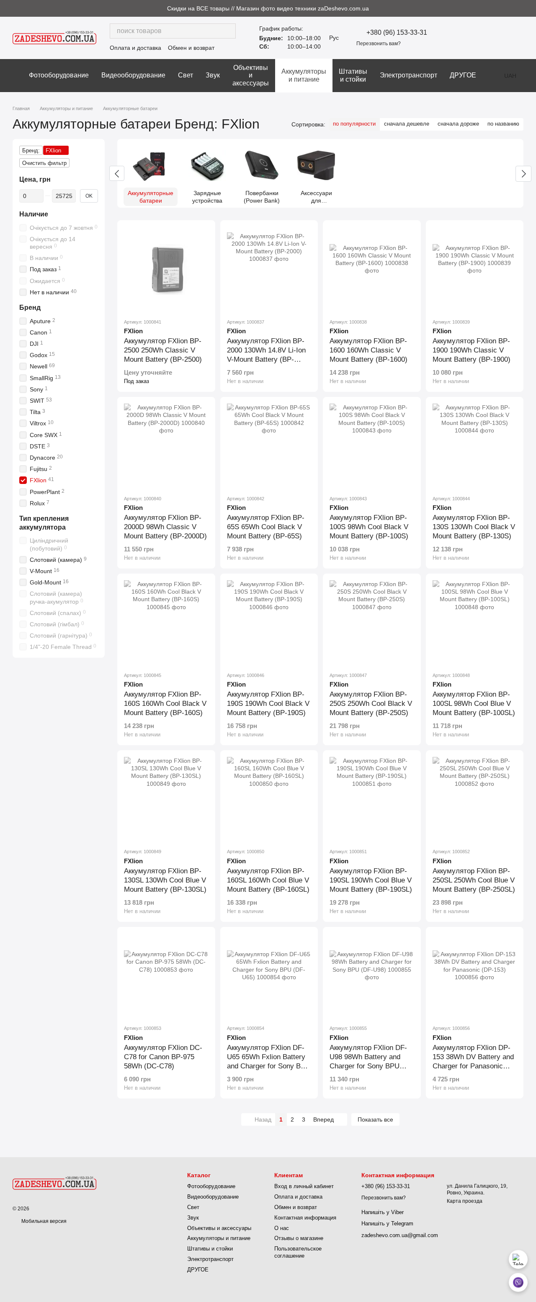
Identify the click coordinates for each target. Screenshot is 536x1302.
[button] (529, 8)
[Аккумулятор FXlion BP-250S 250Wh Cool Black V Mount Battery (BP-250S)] (372, 622)
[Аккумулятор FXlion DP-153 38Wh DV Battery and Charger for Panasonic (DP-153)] (475, 976)
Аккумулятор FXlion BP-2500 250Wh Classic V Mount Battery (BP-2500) (163, 350)
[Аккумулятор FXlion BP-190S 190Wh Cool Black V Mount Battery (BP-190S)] (269, 622)
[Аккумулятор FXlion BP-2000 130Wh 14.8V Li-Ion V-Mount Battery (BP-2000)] (269, 269)
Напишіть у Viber (382, 1212)
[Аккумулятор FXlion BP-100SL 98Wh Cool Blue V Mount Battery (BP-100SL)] (475, 622)
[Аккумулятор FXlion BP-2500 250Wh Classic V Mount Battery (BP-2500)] (166, 269)
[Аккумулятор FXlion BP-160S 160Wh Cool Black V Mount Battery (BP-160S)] (166, 622)
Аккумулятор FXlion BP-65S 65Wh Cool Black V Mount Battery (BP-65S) (265, 527)
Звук (213, 75)
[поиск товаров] (228, 31)
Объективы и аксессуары (250, 75)
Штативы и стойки (353, 75)
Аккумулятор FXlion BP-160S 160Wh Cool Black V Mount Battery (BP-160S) (165, 703)
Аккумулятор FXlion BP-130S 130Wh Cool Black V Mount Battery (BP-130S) (474, 527)
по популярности (354, 124)
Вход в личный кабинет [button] (304, 1186)
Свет (185, 75)
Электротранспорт (408, 75)
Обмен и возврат (191, 47)
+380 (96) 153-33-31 (396, 32)
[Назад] (116, 173)
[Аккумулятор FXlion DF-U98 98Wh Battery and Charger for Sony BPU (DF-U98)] (372, 976)
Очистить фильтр (44, 163)
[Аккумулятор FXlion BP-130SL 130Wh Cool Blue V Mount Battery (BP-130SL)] (166, 799)
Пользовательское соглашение (298, 1252)
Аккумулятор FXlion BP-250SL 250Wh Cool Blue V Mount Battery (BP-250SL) (474, 880)
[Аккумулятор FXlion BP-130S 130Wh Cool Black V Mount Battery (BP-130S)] (475, 446)
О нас (281, 1228)
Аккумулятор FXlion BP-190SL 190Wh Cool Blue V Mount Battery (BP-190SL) (371, 880)
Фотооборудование (59, 75)
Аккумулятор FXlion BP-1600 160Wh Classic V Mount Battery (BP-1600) (368, 350)
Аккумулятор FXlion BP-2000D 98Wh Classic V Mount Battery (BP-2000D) (165, 527)
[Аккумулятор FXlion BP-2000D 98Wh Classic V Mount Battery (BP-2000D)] (166, 446)
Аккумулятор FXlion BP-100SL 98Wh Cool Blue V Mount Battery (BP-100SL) (474, 703)
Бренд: (31, 150)
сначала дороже (458, 124)
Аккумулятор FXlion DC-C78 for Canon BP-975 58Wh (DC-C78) (163, 1057)
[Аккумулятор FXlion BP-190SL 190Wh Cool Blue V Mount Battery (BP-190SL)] (372, 799)
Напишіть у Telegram (387, 1223)
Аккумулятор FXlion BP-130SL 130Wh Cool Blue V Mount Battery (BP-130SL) (165, 880)
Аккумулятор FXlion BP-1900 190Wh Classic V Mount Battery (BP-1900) (471, 350)
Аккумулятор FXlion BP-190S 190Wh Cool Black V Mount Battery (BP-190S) (268, 703)
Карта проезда (464, 1201)
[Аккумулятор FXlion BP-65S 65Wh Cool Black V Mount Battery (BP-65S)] (269, 446)
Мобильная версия (43, 1221)
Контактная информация (305, 1218)
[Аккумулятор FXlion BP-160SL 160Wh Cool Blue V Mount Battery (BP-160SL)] (269, 799)
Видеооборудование (133, 75)
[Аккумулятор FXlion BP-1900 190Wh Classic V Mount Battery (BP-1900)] (475, 269)
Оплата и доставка (135, 47)
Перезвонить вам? (378, 43)
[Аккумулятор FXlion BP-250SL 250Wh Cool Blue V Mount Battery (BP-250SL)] (475, 799)
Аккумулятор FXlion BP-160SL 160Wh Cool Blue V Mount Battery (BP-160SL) (268, 880)
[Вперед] (523, 174)
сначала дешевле (406, 124)
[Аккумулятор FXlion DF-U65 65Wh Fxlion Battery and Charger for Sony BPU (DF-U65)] (269, 976)
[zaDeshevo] (54, 1183)
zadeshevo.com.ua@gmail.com (399, 1235)
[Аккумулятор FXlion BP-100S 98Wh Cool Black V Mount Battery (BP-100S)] (372, 446)
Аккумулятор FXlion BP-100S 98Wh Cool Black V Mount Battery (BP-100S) (369, 527)
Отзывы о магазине (298, 1238)
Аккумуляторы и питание (303, 75)
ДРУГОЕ (463, 75)
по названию (503, 124)
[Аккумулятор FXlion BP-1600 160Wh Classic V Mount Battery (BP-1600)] (372, 269)
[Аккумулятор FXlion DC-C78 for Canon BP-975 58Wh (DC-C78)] (166, 976)
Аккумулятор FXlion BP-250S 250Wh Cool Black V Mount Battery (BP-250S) (371, 703)
